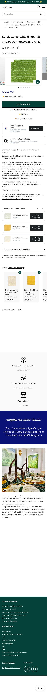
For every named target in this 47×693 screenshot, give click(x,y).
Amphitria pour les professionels (12, 606)
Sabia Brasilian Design (11, 53)
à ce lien (22, 257)
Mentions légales (7, 643)
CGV (3, 646)
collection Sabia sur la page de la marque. (17, 199)
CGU (3, 649)
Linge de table (18, 22)
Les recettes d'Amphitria (9, 621)
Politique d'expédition (9, 640)
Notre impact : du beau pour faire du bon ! (15, 612)
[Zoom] (38, 82)
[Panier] (38, 6)
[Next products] (42, 208)
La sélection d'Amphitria (9, 618)
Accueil (6, 22)
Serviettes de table (34, 22)
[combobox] (23, 14)
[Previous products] (37, 208)
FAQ (3, 637)
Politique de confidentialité (10, 655)
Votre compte (6, 631)
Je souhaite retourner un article (12, 634)
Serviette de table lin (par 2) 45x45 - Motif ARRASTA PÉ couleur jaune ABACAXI (21, 226)
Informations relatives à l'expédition (16, 249)
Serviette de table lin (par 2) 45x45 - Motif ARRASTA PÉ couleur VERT (21, 215)
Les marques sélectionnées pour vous (14, 615)
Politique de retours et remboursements (14, 652)
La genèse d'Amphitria (9, 609)
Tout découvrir (36, 128)
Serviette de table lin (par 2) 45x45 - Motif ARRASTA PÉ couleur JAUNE (21, 238)
